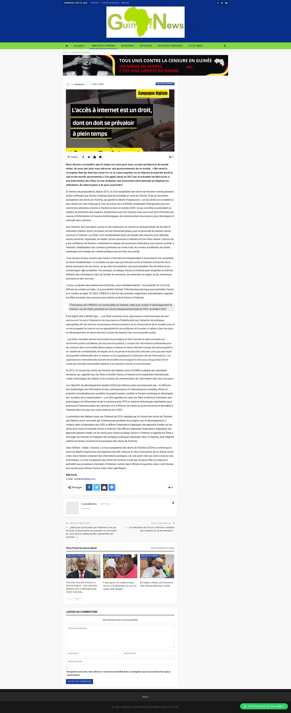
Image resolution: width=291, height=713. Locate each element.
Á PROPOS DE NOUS (110, 3)
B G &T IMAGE (196, 45)
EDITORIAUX (146, 45)
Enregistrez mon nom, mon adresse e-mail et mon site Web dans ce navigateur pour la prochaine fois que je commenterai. (118, 673)
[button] (264, 706)
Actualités (79, 45)
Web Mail (125, 3)
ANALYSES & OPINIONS (103, 45)
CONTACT (95, 3)
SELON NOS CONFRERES (170, 45)
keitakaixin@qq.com (84, 479)
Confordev (174, 707)
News (146, 696)
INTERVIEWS (127, 45)
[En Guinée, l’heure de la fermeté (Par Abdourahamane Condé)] (157, 566)
